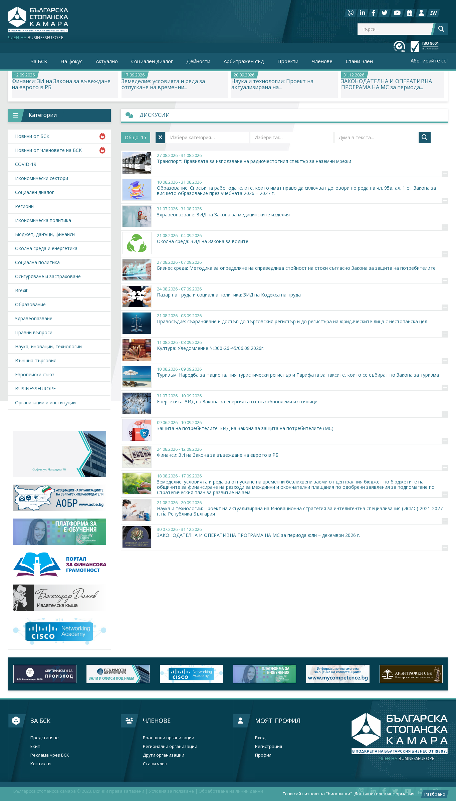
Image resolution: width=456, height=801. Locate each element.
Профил (263, 755)
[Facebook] (373, 13)
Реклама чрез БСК (49, 755)
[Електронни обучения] (59, 532)
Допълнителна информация (384, 794)
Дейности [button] (198, 61)
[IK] (59, 597)
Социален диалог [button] (152, 61)
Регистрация (268, 746)
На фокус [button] (71, 61)
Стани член (359, 61)
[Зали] (410, 13)
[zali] (118, 674)
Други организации (163, 755)
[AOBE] (59, 497)
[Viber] (350, 13)
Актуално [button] (107, 61)
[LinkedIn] (363, 13)
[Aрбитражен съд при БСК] (411, 674)
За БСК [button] (39, 61)
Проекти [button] (287, 61)
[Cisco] (191, 674)
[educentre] (59, 631)
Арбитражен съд (244, 61)
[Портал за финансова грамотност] (59, 564)
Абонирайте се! (429, 60)
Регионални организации (170, 746)
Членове (157, 721)
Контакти (40, 764)
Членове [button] (322, 61)
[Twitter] (384, 13)
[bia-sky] (59, 454)
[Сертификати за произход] (44, 674)
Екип (35, 746)
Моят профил (277, 721)
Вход (260, 738)
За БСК (40, 721)
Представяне (44, 738)
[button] (59, 115)
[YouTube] (397, 13)
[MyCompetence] (337, 674)
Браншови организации (168, 738)
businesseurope (406, 758)
